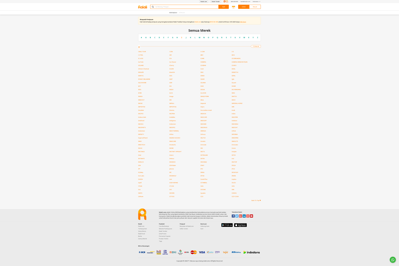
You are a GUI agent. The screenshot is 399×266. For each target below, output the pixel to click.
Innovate (203, 145)
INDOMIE (203, 124)
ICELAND (141, 65)
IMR (233, 107)
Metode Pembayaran (165, 229)
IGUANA (203, 83)
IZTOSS (171, 196)
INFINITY (141, 134)
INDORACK (204, 127)
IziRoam (140, 196)
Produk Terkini (163, 239)
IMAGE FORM (205, 96)
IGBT (171, 79)
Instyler (234, 151)
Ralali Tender (216, 1)
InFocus (203, 134)
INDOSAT (235, 127)
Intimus (171, 158)
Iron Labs (141, 176)
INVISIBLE (204, 162)
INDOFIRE (235, 117)
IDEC (202, 72)
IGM (170, 83)
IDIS (170, 76)
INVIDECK (172, 162)
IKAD (202, 86)
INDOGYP (204, 121)
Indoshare (141, 131)
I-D (233, 51)
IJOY (139, 86)
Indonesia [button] (256, 1)
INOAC (140, 148)
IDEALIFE (141, 72)
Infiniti (234, 131)
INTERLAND (204, 155)
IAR (170, 55)
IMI (170, 100)
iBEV (202, 55)
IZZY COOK (235, 196)
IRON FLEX (235, 172)
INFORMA (235, 134)
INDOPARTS (142, 127)
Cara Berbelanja (164, 226)
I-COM (203, 51)
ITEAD (140, 186)
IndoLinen (172, 124)
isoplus (234, 179)
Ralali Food (141, 234)
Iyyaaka (203, 193)
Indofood (141, 121)
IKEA (139, 89)
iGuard (234, 83)
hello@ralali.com (245, 1)
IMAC (233, 93)
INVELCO (141, 162)
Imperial (203, 103)
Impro (202, 107)
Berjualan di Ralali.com (187, 226)
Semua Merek (142, 239)
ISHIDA (140, 179)
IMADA (140, 96)
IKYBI (140, 93)
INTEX (234, 155)
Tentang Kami (142, 229)
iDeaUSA (172, 72)
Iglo (233, 79)
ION (139, 165)
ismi (170, 179)
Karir (202, 229)
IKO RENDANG (236, 89)
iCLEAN (171, 69)
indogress (172, 121)
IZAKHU (234, 193)
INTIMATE (141, 158)
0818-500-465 (234, 1)
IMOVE (140, 103)
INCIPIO (140, 114)
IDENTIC (141, 76)
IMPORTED (141, 107)
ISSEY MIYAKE (173, 183)
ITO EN (171, 186)
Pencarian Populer (165, 236)
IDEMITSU (235, 72)
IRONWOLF (172, 176)
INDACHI (203, 114)
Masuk (255, 7)
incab (233, 110)
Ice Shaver (172, 62)
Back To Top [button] (256, 200)
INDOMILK (235, 124)
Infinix (171, 134)
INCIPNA (172, 114)
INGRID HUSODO (174, 138)
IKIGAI (203, 89)
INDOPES (172, 127)
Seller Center (184, 229)
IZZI (202, 196)
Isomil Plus (204, 179)
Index (233, 114)
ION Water (172, 165)
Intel (139, 155)
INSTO (203, 151)
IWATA (140, 193)
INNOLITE (235, 141)
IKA (170, 86)
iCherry (171, 65)
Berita (140, 236)
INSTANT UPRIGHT (175, 151)
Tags (160, 241)
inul (233, 158)
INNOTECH (141, 145)
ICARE (202, 58)
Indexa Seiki (142, 117)
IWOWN (171, 193)
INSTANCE (141, 151)
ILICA (171, 93)
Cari (223, 7)
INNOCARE (172, 141)
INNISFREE (235, 138)
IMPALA (171, 103)
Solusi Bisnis (142, 231)
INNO (140, 141)
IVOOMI (203, 189)
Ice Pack (140, 62)
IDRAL (233, 76)
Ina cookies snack (206, 110)
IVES (233, 186)
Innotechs (172, 145)
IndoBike (172, 117)
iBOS (233, 55)
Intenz (171, 155)
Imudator (141, 110)
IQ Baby (140, 172)
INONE (171, 148)
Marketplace (173, 13)
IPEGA (234, 165)
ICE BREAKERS (236, 58)
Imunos (171, 110)
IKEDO (171, 89)
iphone (171, 169)
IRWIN (234, 176)
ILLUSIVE (203, 93)
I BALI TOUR (142, 51)
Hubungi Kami (205, 226)
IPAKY (202, 165)
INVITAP (234, 162)
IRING (202, 172)
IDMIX (202, 76)
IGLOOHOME (142, 83)
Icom (202, 69)
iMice (202, 100)
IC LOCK (140, 58)
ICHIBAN (203, 65)
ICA (170, 58)
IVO (170, 189)
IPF (139, 169)
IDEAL (233, 69)
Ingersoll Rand (142, 138)
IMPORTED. (173, 107)
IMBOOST (141, 100)
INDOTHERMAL (174, 131)
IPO (202, 169)
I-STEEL (140, 55)
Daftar (244, 7)
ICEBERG (203, 62)
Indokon (234, 121)
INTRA (203, 158)
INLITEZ (203, 138)
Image (171, 96)
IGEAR (202, 79)
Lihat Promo (162, 234)
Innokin (203, 141)
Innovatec (235, 145)
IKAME (234, 86)
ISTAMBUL (204, 183)
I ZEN (171, 51)
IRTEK (202, 176)
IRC (170, 172)
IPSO (233, 169)
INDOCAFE (204, 117)
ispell (140, 183)
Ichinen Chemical (143, 69)
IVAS (202, 186)
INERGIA (203, 131)
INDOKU (140, 124)
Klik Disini (243, 22)
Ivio (139, 189)
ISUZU (234, 183)
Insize (234, 148)
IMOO (233, 100)
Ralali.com (204, 1)
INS (202, 148)
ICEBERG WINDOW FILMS (240, 62)
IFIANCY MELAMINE (144, 79)
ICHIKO (234, 65)
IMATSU (234, 96)
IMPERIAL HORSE (237, 103)
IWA (233, 189)
